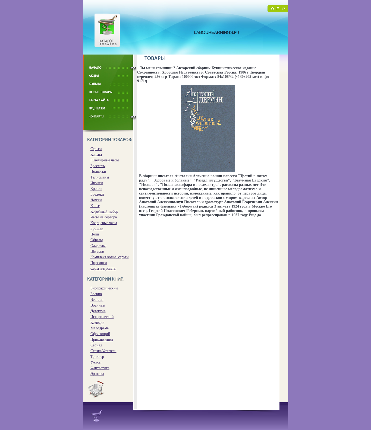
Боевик (96, 294)
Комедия (97, 322)
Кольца (96, 154)
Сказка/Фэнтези (103, 351)
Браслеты (97, 166)
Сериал (96, 345)
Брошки (96, 229)
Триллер (97, 357)
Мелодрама (99, 328)
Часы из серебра (103, 217)
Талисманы (99, 177)
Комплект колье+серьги (109, 257)
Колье (95, 206)
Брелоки (97, 194)
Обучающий (100, 334)
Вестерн (96, 300)
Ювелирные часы (104, 160)
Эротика (97, 374)
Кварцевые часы (103, 223)
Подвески (98, 172)
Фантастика (99, 368)
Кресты (96, 189)
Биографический (104, 288)
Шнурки (97, 251)
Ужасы (95, 362)
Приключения (101, 339)
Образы (96, 240)
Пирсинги (98, 263)
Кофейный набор (104, 211)
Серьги (96, 149)
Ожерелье (98, 246)
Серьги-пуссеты (103, 268)
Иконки (96, 183)
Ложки (96, 200)
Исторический (102, 317)
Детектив (98, 311)
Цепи (94, 234)
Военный (97, 305)
